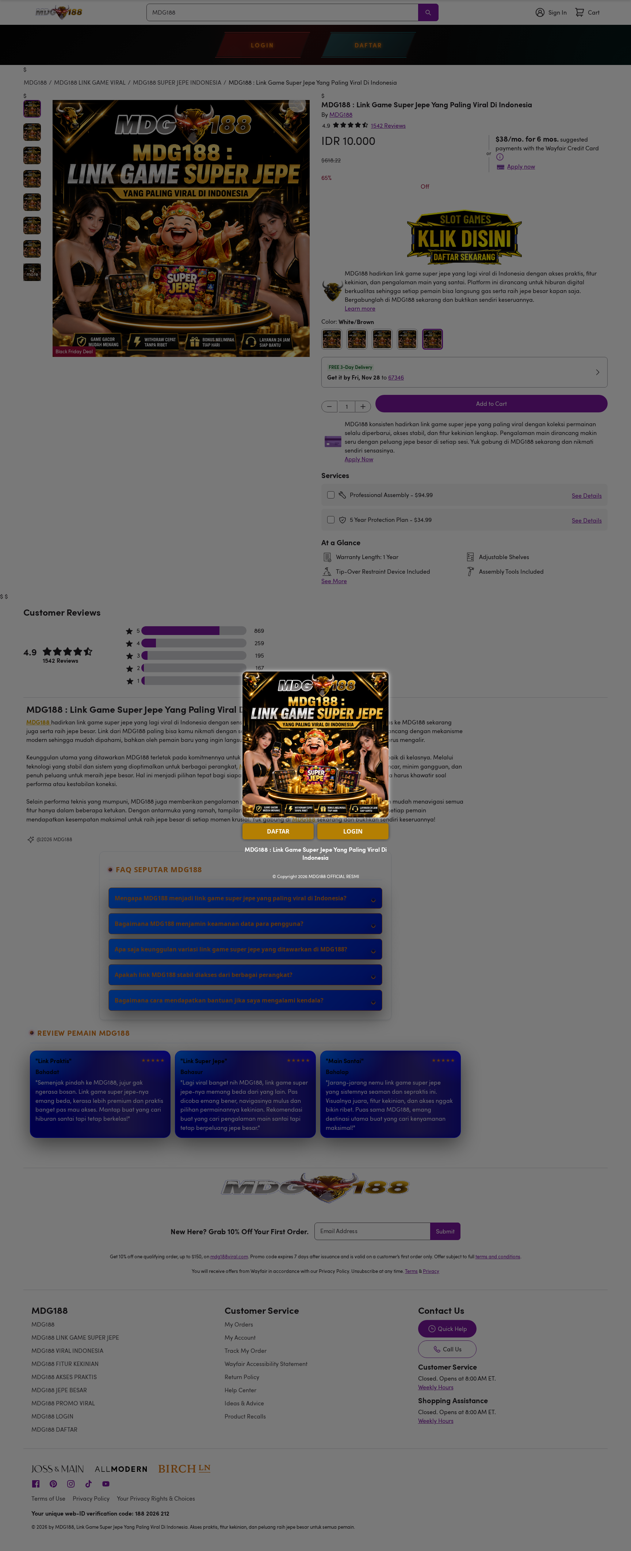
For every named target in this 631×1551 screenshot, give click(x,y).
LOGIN (353, 831)
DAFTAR (278, 831)
